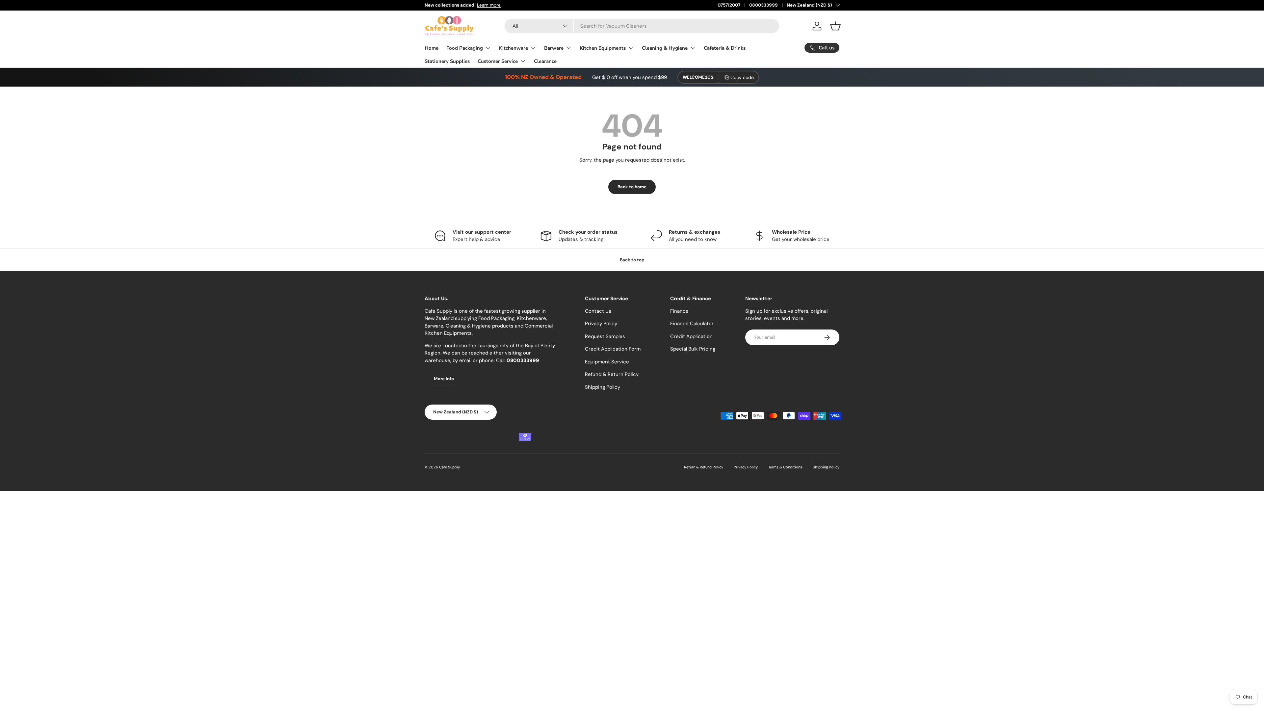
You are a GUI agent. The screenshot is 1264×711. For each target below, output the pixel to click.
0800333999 (763, 5)
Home (431, 48)
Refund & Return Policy (612, 374)
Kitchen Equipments (603, 48)
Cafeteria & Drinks (725, 48)
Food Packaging (464, 48)
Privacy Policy (601, 323)
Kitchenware (513, 48)
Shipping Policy (602, 387)
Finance (679, 311)
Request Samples (605, 336)
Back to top (632, 260)
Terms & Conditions (785, 467)
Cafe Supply (449, 467)
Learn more (489, 5)
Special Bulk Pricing (692, 349)
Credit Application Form (613, 349)
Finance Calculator (692, 323)
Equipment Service (607, 361)
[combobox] (642, 26)
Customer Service (498, 61)
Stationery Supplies (447, 61)
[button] (835, 26)
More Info (444, 379)
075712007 (729, 5)
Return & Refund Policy (703, 467)
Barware (554, 48)
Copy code (742, 77)
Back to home (632, 187)
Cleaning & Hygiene (665, 48)
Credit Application (691, 336)
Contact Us (598, 311)
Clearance (545, 61)
